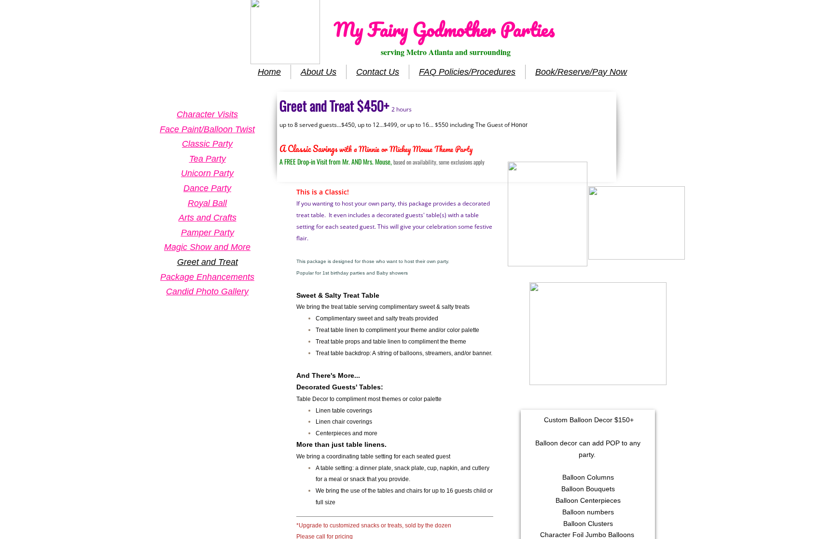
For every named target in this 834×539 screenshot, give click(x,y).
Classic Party (207, 144)
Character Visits (207, 114)
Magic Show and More (207, 247)
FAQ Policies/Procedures (467, 72)
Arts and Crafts (207, 217)
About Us (318, 72)
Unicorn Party (207, 173)
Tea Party (207, 159)
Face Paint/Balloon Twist (207, 129)
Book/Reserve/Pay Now (581, 72)
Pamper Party (207, 232)
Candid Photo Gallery (207, 291)
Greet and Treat (207, 262)
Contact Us (377, 72)
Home (269, 72)
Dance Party (207, 188)
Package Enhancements (207, 277)
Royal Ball (207, 203)
